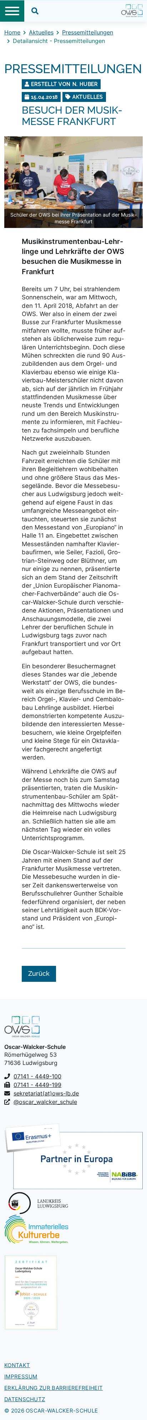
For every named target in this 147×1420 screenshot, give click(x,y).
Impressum (20, 1376)
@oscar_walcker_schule (45, 1101)
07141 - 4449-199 (37, 1084)
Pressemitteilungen (87, 32)
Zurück (39, 973)
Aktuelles (41, 32)
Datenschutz (24, 1399)
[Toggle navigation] (12, 11)
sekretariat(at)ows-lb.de (46, 1093)
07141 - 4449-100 (37, 1076)
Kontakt (17, 1365)
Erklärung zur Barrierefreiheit (53, 1387)
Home (12, 32)
